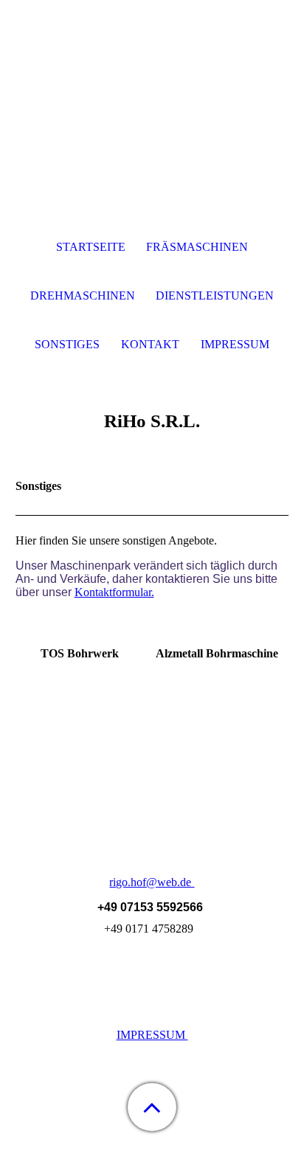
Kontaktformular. (114, 592)
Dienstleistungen (215, 295)
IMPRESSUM (152, 1035)
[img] (152, 92)
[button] (152, 1107)
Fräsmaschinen (197, 247)
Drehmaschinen (82, 295)
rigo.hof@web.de (151, 882)
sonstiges (67, 344)
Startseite (90, 247)
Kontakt (150, 344)
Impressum (235, 344)
